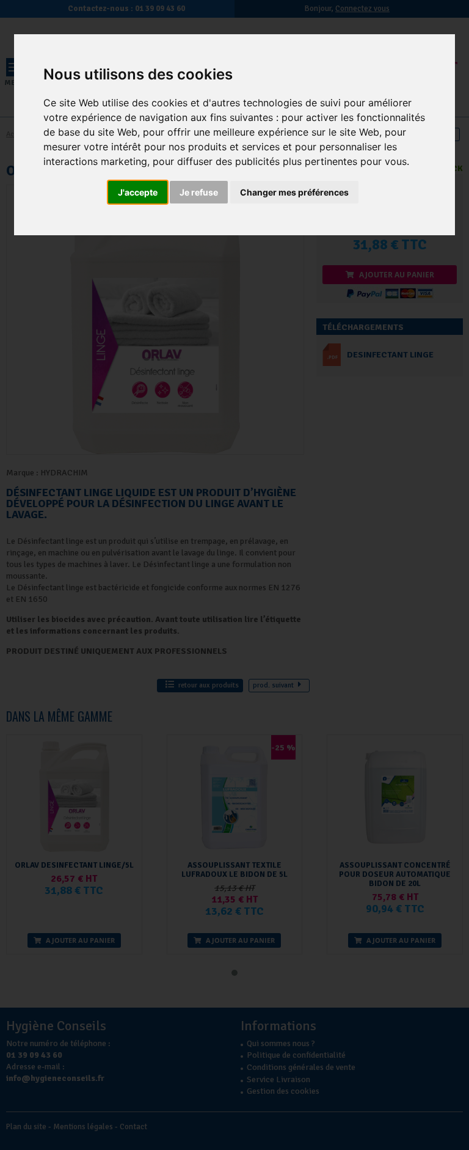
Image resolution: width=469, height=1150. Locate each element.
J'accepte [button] (138, 192)
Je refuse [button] (199, 192)
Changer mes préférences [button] (294, 192)
